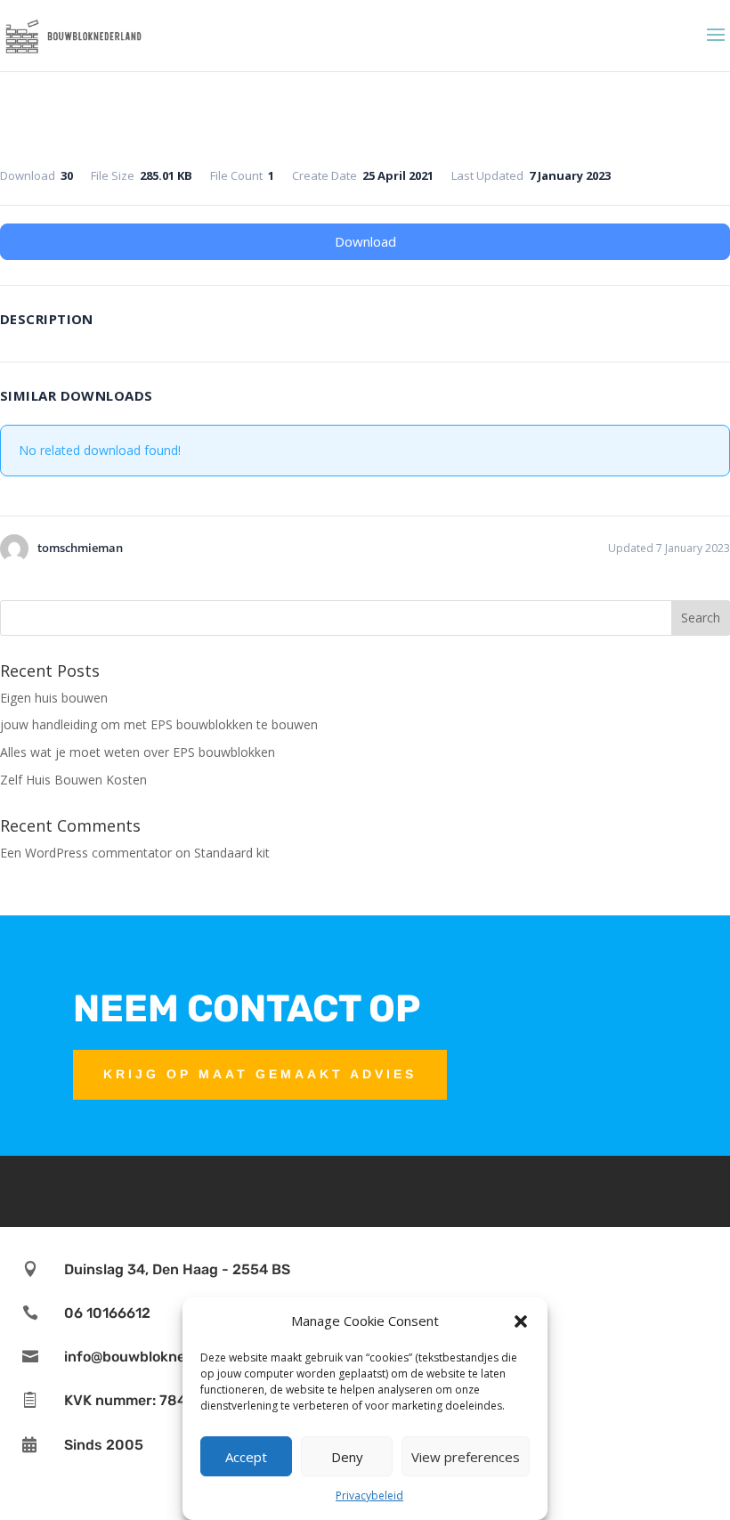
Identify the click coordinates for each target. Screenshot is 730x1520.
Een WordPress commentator (86, 852)
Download (365, 241)
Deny (347, 1457)
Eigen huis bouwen (54, 697)
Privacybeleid (369, 1495)
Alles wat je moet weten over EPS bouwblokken (137, 752)
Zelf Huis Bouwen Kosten (73, 779)
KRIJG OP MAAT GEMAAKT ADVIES (260, 1074)
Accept (246, 1457)
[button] (521, 1321)
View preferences (465, 1457)
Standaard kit (232, 852)
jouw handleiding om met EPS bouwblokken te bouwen (159, 724)
